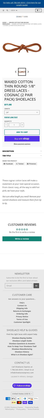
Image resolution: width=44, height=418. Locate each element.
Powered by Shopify (31, 407)
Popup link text (11, 117)
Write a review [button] (22, 238)
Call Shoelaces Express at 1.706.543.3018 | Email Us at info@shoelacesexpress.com (22, 370)
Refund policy (9, 409)
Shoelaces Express (16, 407)
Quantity (8, 121)
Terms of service (33, 409)
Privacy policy (21, 409)
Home (4, 22)
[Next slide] (28, 71)
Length (7, 109)
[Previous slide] (16, 71)
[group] (22, 72)
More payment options (22, 144)
